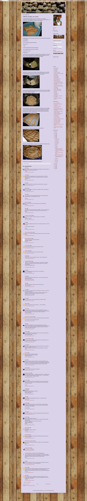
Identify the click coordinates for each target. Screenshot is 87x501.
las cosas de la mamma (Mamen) (59, 118)
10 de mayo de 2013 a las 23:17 (29, 300)
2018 (55, 131)
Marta (26, 396)
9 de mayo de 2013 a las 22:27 (29, 212)
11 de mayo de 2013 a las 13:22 (29, 313)
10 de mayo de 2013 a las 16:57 (29, 280)
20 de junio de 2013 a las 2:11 (29, 472)
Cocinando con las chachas (29, 316)
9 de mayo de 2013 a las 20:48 (29, 172)
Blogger (53, 490)
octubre (56, 141)
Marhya (26, 276)
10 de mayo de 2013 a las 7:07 (29, 242)
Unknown (26, 352)
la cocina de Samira (57, 117)
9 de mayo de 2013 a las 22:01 (29, 205)
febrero (56, 160)
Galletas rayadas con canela (59, 154)
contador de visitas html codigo (57, 51)
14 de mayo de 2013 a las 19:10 (29, 458)
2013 (55, 137)
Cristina (26, 308)
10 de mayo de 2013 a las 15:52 (29, 273)
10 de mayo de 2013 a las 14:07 (29, 267)
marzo (56, 159)
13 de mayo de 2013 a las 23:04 (29, 424)
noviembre (56, 140)
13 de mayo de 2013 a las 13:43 (29, 400)
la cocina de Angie (56, 116)
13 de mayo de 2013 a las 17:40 (29, 414)
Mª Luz (26, 289)
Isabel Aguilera (27, 427)
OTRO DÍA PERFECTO (28, 261)
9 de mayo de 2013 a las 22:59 (29, 229)
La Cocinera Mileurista (28, 338)
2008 (55, 168)
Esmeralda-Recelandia (28, 238)
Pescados (55, 88)
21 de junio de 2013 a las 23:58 (29, 480)
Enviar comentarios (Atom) (31, 485)
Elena (26, 208)
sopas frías (55, 93)
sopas (55, 92)
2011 (55, 164)
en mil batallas (56, 115)
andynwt (44, 490)
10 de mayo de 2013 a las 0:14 (29, 235)
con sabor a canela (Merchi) (58, 108)
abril (55, 158)
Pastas (55, 87)
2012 (55, 163)
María (26, 323)
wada (26, 283)
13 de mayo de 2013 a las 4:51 (29, 377)
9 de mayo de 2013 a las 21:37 (29, 199)
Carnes (55, 71)
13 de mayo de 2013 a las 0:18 (29, 370)
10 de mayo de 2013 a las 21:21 (29, 295)
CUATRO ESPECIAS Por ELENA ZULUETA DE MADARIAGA (34, 453)
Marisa (26, 475)
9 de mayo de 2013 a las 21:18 (29, 185)
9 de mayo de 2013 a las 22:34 (29, 219)
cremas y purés (56, 72)
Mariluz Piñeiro (27, 434)
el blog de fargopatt (57, 112)
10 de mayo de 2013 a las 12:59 (29, 258)
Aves (54, 70)
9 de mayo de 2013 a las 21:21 (29, 191)
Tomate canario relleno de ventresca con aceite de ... (59, 149)
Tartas (55, 94)
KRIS (25, 222)
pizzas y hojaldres (56, 89)
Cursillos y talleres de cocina (58, 73)
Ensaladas (55, 76)
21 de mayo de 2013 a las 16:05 (29, 464)
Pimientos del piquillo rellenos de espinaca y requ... (59, 156)
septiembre (56, 142)
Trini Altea (26, 367)
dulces (55, 74)
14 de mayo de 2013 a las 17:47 (29, 450)
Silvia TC (26, 303)
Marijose (26, 188)
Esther (26, 298)
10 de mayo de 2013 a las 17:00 (29, 286)
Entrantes (55, 77)
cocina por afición (56, 107)
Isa (25, 461)
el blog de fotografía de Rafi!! (58, 113)
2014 (55, 136)
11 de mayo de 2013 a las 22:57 (29, 328)
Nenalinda (26, 331)
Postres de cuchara (57, 90)
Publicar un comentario (27, 482)
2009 (55, 167)
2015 (55, 135)
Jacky (26, 359)
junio (56, 146)
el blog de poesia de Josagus (58, 111)
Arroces (55, 69)
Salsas (55, 91)
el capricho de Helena (57, 114)
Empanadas (56, 75)
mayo (56, 147)
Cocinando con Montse (28, 215)
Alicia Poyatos (27, 202)
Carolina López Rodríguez (29, 232)
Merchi (26, 194)
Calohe (41, 18)
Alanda (26, 411)
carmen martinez (27, 245)
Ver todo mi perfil (55, 31)
